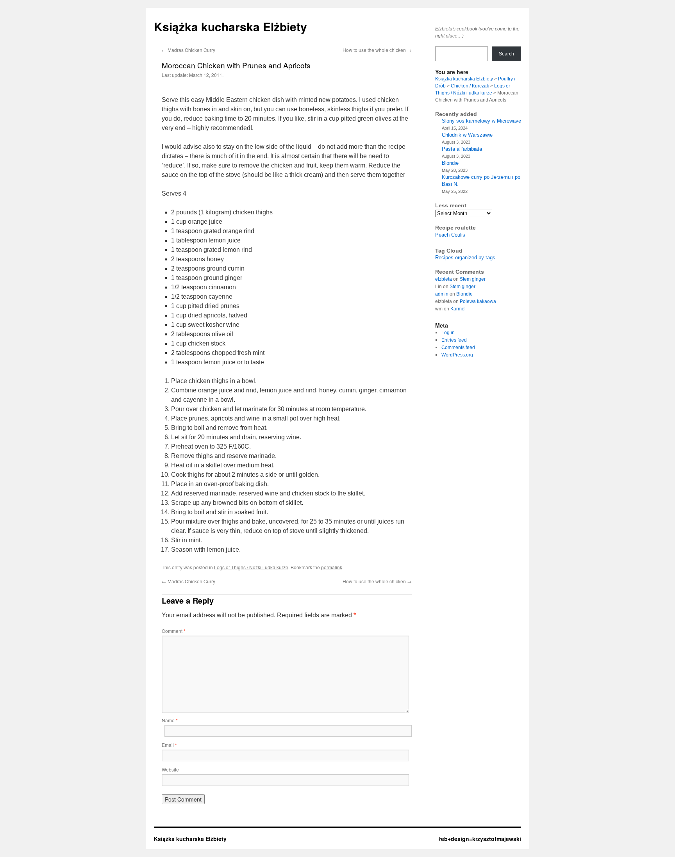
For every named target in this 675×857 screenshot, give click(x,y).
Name (170, 720)
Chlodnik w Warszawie (467, 135)
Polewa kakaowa (478, 301)
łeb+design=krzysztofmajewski (480, 839)
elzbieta (443, 279)
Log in (448, 332)
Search (506, 54)
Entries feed (454, 340)
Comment (174, 630)
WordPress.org (457, 355)
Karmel (458, 309)
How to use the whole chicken (377, 49)
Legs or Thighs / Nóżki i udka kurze (251, 567)
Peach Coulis (450, 235)
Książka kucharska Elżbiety (230, 26)
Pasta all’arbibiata (462, 149)
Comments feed (458, 347)
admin (441, 294)
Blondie (450, 163)
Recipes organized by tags (465, 257)
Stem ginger (473, 279)
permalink (331, 567)
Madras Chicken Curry (188, 49)
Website (170, 769)
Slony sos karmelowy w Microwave (481, 121)
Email (169, 744)
